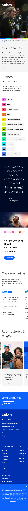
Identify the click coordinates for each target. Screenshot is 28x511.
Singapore (5, 478)
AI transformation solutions (10, 423)
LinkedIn (21, 450)
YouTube (21, 461)
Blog (3, 436)
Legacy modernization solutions (11, 429)
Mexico (4, 469)
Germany (5, 459)
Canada (4, 453)
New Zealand (6, 475)
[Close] (26, 486)
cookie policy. (13, 501)
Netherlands (5, 472)
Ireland (4, 462)
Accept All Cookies (14, 508)
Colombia (5, 456)
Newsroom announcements (10, 432)
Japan (4, 465)
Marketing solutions (8, 426)
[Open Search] (18, 4)
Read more (5, 41)
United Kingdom (7, 481)
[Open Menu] (24, 4)
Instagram (22, 458)
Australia (4, 450)
